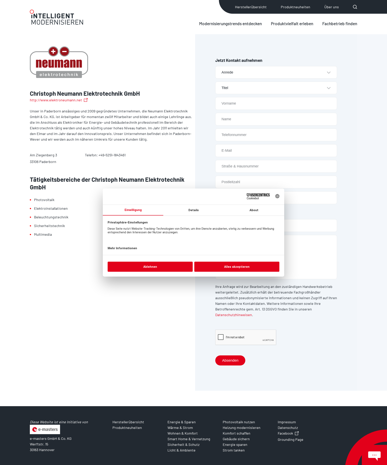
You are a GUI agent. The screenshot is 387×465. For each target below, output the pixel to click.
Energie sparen (235, 444)
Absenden (230, 360)
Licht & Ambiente (181, 450)
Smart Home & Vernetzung (188, 439)
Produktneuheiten (295, 7)
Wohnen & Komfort (182, 433)
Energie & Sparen (181, 422)
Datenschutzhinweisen (233, 314)
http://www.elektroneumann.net (56, 100)
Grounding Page (290, 439)
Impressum (287, 422)
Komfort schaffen (236, 433)
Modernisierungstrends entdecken (230, 23)
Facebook (285, 433)
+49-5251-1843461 (112, 155)
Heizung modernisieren (241, 427)
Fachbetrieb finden (339, 23)
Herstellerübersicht (251, 7)
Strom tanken (234, 450)
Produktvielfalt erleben (292, 23)
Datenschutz (288, 427)
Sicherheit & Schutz (183, 444)
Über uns (331, 7)
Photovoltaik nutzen (239, 422)
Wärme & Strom (180, 427)
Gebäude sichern (236, 439)
